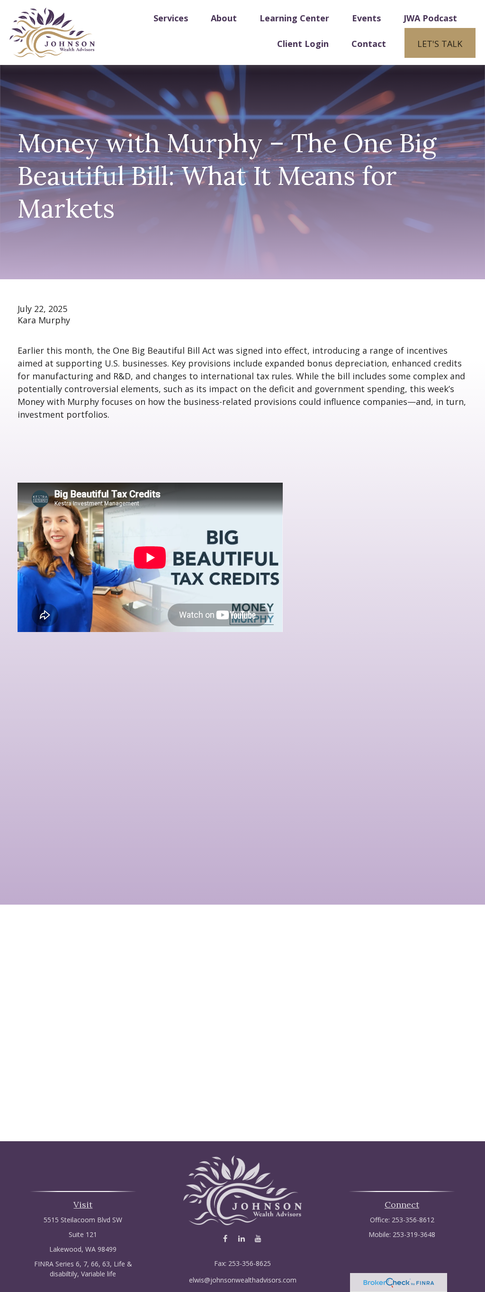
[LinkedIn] (241, 1238)
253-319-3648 (414, 1234)
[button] (170, 17)
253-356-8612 (413, 1219)
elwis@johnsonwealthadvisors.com (242, 1279)
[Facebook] (225, 1238)
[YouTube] (258, 1238)
